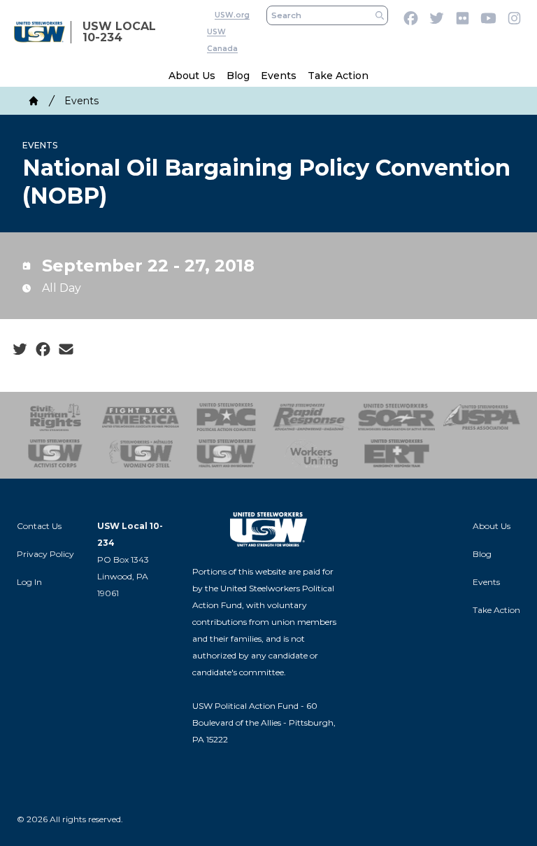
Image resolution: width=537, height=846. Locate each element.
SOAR (396, 417)
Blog (238, 75)
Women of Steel (140, 453)
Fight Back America (140, 417)
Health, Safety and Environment (225, 453)
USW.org (232, 15)
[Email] (66, 349)
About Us (192, 75)
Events (278, 75)
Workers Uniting (311, 453)
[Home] (33, 100)
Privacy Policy (45, 554)
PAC (225, 417)
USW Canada (222, 40)
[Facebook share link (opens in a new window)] (43, 349)
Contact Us (39, 526)
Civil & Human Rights (55, 417)
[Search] (380, 15)
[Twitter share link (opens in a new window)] (20, 349)
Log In (29, 582)
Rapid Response (311, 417)
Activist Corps (55, 453)
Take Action (338, 75)
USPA (481, 417)
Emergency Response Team (396, 453)
